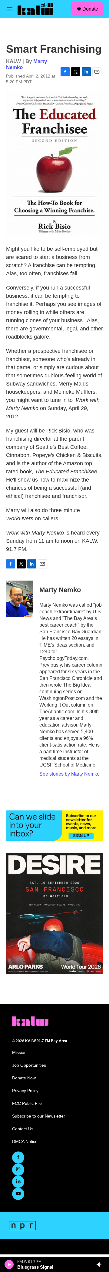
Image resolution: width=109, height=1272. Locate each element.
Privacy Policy (25, 1090)
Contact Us (22, 1129)
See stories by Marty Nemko (69, 774)
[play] (9, 1264)
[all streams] (101, 1264)
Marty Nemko (60, 590)
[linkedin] (18, 1182)
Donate (90, 9)
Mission (19, 1052)
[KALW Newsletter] (54, 825)
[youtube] (18, 1194)
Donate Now (24, 1078)
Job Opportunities (29, 1065)
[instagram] (18, 1170)
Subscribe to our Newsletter (38, 1116)
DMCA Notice (25, 1141)
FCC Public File (27, 1103)
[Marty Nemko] (19, 599)
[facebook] (18, 1157)
